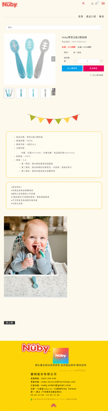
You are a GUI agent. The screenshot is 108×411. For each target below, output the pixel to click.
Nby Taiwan (69, 389)
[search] (84, 4)
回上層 (9, 323)
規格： (67, 52)
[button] (53, 59)
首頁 (80, 16)
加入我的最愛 (97, 75)
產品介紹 (91, 16)
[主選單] (103, 3)
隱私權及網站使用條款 (47, 365)
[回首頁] (10, 4)
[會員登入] (92, 3)
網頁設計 (81, 370)
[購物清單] (96, 3)
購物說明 (81, 365)
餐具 (101, 16)
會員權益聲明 (68, 365)
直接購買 (93, 68)
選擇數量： (67, 59)
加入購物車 (72, 68)
